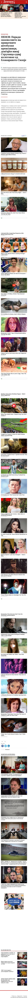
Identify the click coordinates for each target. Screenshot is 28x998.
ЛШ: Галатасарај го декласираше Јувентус (7, 971)
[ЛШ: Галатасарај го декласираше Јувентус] (22, 973)
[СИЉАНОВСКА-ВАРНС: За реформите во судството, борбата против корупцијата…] (14, 765)
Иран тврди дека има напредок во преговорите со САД (8, 963)
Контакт (25, 996)
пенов (7, 749)
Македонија (4, 34)
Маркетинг (19, 996)
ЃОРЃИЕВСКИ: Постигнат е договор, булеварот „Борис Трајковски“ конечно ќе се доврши (13, 840)
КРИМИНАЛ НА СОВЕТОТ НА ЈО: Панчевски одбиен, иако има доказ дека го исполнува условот (12, 818)
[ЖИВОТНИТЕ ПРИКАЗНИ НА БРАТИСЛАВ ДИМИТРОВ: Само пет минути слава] (14, 786)
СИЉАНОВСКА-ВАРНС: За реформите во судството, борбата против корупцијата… (7, 14)
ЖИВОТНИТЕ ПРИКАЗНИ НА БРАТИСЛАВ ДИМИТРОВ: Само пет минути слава (20, 15)
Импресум (14, 996)
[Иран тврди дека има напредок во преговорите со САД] (22, 964)
